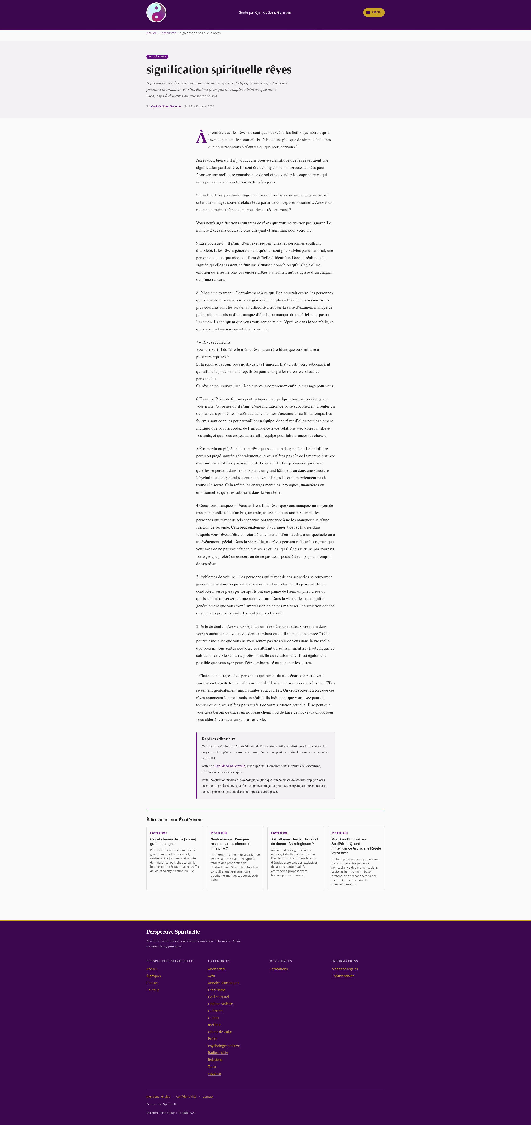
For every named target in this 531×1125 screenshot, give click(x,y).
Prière (213, 1038)
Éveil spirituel (218, 997)
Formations (279, 969)
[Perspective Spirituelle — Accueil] (156, 12)
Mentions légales (345, 969)
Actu (211, 976)
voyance (214, 1073)
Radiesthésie (218, 1052)
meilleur (214, 1025)
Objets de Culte (220, 1032)
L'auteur (152, 990)
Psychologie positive (224, 1045)
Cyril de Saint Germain (166, 106)
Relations (215, 1059)
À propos (153, 976)
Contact (152, 983)
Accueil (151, 33)
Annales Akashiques (223, 983)
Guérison (215, 1011)
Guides (213, 1017)
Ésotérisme (168, 33)
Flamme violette (220, 1004)
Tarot (212, 1066)
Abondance (217, 969)
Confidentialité (343, 976)
